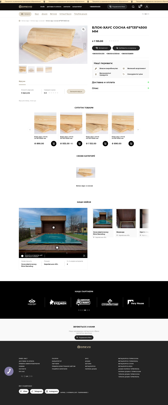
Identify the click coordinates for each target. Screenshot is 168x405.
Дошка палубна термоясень (128, 369)
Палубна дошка (80, 14)
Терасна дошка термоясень (128, 377)
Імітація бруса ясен (125, 366)
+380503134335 (95, 7)
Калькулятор (77, 7)
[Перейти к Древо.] (19, 21)
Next (84, 46)
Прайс (42, 7)
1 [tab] (79, 310)
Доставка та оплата (54, 7)
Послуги (55, 358)
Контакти (67, 7)
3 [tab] (83, 310)
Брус (37, 14)
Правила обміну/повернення (29, 363)
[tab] (22, 81)
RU (143, 14)
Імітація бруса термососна (128, 358)
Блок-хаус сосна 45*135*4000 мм (92, 137)
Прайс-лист (23, 358)
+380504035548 (112, 54)
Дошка (44, 14)
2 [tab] (81, 310)
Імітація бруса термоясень (128, 361)
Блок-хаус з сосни (84, 186)
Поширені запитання (59, 369)
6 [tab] (89, 310)
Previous (21, 46)
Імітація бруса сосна (126, 363)
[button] (83, 29)
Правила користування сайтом (63, 366)
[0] (139, 7)
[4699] (79, 143)
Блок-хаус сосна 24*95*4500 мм (118, 137)
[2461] (105, 143)
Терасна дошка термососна (129, 374)
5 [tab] (87, 310)
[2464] (131, 143)
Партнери (55, 363)
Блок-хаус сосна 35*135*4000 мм (66, 137)
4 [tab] (85, 310)
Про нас (22, 371)
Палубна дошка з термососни (129, 371)
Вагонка (53, 14)
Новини (21, 366)
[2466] (53, 143)
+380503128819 (127, 54)
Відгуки (22, 81)
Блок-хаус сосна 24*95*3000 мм (40, 137)
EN (148, 14)
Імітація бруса (65, 14)
